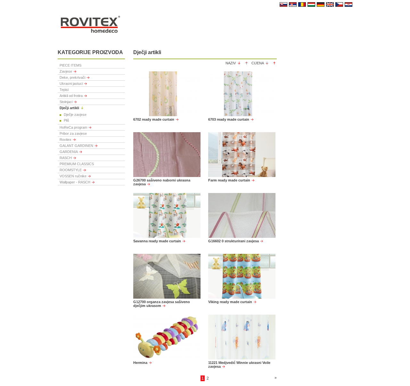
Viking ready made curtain (230, 302)
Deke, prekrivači (72, 77)
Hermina (140, 363)
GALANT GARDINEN (76, 146)
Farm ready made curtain (229, 180)
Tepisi (64, 90)
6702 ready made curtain (153, 119)
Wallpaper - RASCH (75, 182)
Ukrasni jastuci (71, 83)
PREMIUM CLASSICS (77, 164)
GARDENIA (69, 152)
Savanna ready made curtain (157, 241)
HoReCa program (73, 127)
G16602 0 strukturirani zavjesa (233, 241)
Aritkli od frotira (71, 96)
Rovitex (65, 139)
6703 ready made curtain (228, 119)
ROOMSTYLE (71, 170)
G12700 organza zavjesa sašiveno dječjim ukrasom (161, 304)
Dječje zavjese (75, 115)
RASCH (66, 158)
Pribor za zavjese (73, 133)
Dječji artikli (69, 108)
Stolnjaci (66, 102)
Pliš (66, 120)
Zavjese (66, 71)
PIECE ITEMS (70, 65)
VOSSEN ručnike (73, 176)
